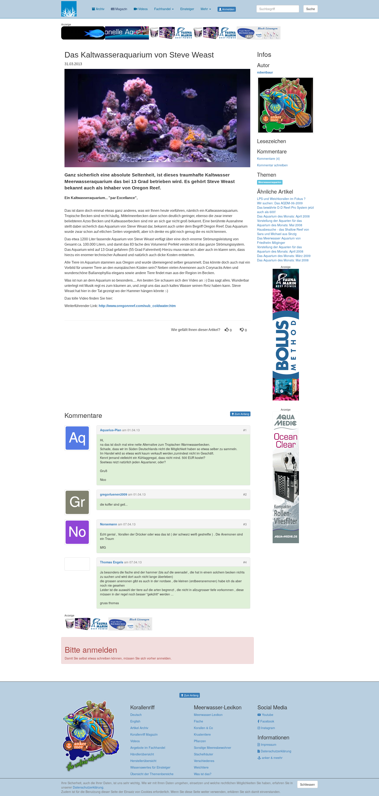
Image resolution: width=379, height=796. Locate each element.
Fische (198, 721)
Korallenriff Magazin (144, 734)
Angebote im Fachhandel (147, 747)
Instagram (267, 728)
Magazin (120, 9)
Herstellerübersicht (143, 760)
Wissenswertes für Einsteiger (150, 767)
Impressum (268, 744)
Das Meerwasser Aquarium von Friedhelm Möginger (279, 240)
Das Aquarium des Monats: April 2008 (283, 216)
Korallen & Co (203, 728)
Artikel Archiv (139, 728)
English (135, 721)
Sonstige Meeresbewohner (212, 747)
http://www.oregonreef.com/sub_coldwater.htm (137, 306)
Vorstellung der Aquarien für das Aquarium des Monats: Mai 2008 (279, 222)
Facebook (266, 721)
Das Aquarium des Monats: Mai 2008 (283, 260)
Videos (142, 9)
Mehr (205, 9)
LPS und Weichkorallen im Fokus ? (281, 198)
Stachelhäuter (203, 754)
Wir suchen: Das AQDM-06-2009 (280, 203)
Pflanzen (200, 741)
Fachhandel (163, 9)
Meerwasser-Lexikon (208, 714)
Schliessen (307, 784)
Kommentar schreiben (272, 165)
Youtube (267, 714)
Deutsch (136, 714)
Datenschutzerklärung (275, 751)
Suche (310, 9)
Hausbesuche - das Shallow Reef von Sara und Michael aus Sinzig (283, 231)
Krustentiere (202, 734)
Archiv (99, 9)
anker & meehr (271, 757)
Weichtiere (201, 767)
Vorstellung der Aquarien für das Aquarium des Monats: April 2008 (280, 249)
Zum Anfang (241, 414)
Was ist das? (202, 774)
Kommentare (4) (268, 158)
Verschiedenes (204, 760)
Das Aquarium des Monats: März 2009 (284, 255)
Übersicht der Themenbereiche (151, 774)
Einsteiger (187, 9)
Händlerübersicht (142, 754)
